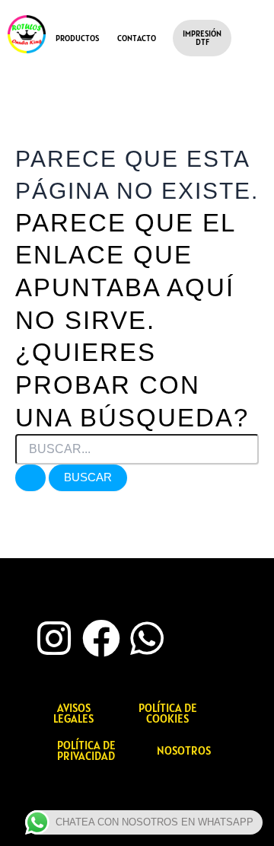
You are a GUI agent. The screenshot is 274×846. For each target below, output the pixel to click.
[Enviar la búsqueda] (30, 478)
